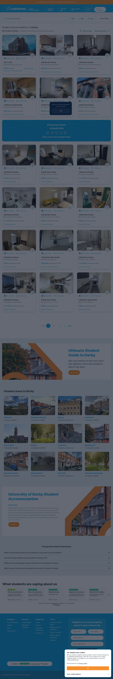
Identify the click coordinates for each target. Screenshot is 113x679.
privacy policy (83, 663)
